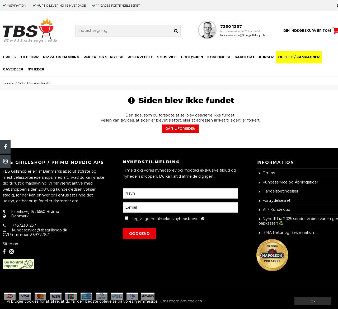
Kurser (266, 57)
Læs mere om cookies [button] (181, 301)
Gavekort (244, 57)
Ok (313, 301)
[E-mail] (180, 207)
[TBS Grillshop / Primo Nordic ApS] (30, 30)
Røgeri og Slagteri (103, 57)
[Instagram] (5, 161)
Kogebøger (218, 57)
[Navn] (180, 193)
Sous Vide (167, 57)
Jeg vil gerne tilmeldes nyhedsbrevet (185, 217)
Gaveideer (13, 69)
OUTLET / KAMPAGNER (299, 57)
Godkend (139, 233)
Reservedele (140, 57)
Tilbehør (29, 57)
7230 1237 (231, 26)
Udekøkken (192, 57)
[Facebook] (5, 147)
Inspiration (16, 5)
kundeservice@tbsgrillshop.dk (243, 35)
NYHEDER (35, 69)
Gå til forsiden (180, 129)
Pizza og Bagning (61, 57)
